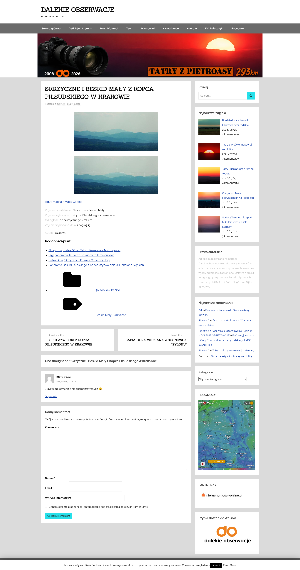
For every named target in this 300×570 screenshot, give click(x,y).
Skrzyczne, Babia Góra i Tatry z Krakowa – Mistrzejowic (84, 250)
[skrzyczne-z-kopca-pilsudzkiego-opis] (116, 193)
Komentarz (52, 427)
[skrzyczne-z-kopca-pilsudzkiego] (116, 149)
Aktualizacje (171, 28)
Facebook (237, 28)
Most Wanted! (109, 28)
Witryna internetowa (58, 497)
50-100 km (102, 290)
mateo (76, 103)
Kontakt (192, 28)
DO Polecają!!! (214, 28)
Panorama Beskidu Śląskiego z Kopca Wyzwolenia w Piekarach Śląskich (96, 265)
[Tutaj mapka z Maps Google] (64, 201)
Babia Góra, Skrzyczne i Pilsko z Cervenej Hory (79, 260)
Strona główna (51, 28)
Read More (229, 565)
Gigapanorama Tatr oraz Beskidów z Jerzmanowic (81, 255)
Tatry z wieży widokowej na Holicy (233, 350)
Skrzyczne (119, 315)
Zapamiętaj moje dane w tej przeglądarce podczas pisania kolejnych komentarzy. (98, 506)
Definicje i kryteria (80, 28)
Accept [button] (216, 565)
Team (129, 28)
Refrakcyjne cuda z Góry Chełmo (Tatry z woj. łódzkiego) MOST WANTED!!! (226, 340)
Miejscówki (148, 28)
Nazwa (50, 478)
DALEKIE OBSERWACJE (77, 10)
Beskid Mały (103, 315)
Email (49, 488)
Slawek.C (204, 320)
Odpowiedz (51, 396)
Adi (200, 310)
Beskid (115, 290)
